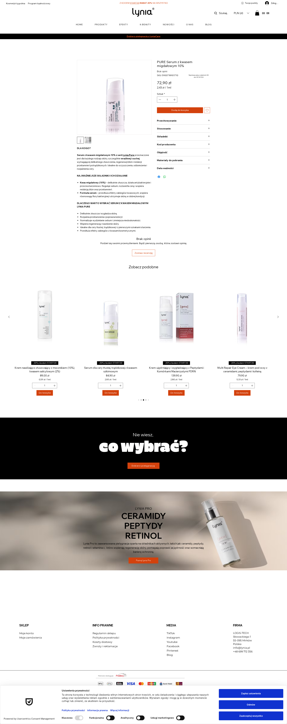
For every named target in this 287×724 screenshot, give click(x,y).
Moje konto (26, 614)
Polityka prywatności (106, 618)
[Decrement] (159, 96)
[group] (143, 316)
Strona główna (85, 49)
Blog (170, 635)
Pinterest (172, 631)
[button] (241, 13)
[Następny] (278, 297)
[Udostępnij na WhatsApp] (164, 174)
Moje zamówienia (30, 618)
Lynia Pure (128, 155)
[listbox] (241, 13)
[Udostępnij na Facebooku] (159, 174)
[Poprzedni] (9, 297)
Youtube (172, 622)
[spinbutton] (167, 96)
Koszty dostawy (102, 622)
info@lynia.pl (241, 628)
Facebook (173, 627)
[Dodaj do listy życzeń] (207, 107)
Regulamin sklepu (104, 614)
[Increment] (175, 96)
